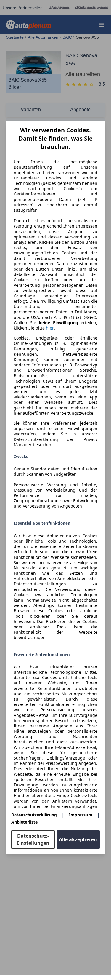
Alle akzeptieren (78, 839)
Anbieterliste (24, 822)
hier (50, 328)
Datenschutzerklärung (34, 815)
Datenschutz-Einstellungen (33, 839)
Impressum (80, 815)
